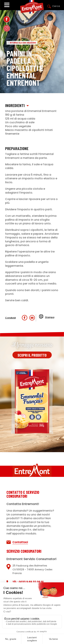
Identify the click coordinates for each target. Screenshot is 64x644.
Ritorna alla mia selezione (23, 42)
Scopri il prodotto (32, 355)
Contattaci (20, 542)
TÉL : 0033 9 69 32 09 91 (28, 582)
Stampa (49, 317)
